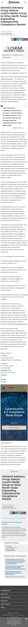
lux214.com (4, 349)
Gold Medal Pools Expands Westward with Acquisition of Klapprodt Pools (13, 573)
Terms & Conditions (13, 613)
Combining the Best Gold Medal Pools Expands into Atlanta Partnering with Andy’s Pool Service (15, 567)
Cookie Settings (14, 617)
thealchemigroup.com (20, 324)
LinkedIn (3, 379)
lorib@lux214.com (6, 370)
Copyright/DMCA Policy (8, 615)
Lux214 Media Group (6, 33)
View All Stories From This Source (14, 576)
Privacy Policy (20, 615)
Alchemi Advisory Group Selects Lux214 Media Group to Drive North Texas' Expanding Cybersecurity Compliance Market (15, 561)
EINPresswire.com (7, 79)
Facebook (4, 375)
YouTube (3, 381)
